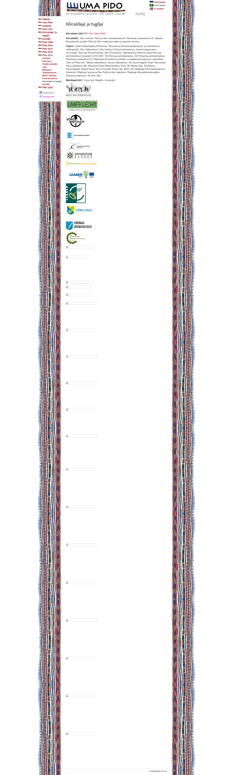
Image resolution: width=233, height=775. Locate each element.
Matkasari (47, 69)
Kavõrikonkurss (49, 78)
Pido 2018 (47, 55)
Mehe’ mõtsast (49, 75)
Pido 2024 (47, 87)
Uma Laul (47, 29)
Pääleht (46, 19)
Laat (44, 67)
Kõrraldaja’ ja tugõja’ (49, 34)
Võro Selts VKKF (97, 33)
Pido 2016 (47, 52)
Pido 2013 (47, 48)
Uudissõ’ (47, 25)
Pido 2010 (47, 45)
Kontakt (46, 38)
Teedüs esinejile (49, 64)
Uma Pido (47, 22)
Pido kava (47, 61)
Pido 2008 (47, 42)
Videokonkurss (49, 72)
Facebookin (48, 92)
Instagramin (49, 96)
